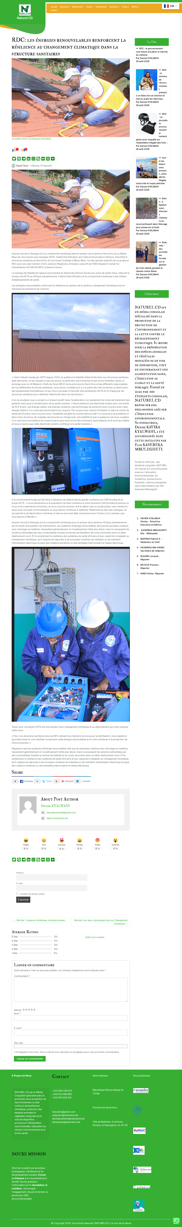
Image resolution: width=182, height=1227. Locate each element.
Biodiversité (77, 7)
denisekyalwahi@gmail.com (61, 812)
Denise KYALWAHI (41, 138)
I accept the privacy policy (32, 894)
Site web (18, 1042)
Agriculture (64, 7)
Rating (18, 1010)
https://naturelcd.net (57, 818)
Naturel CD (25, 18)
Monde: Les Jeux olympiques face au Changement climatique (101, 922)
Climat (88, 7)
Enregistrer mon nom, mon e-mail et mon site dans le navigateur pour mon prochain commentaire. (67, 1052)
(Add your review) (94, 937)
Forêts (124, 7)
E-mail (19, 883)
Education (114, 7)
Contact (54, 10)
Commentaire (22, 976)
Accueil (54, 7)
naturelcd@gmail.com (63, 1111)
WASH (134, 7)
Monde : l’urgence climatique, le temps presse (41, 920)
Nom (17, 1013)
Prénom (20, 873)
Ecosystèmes (101, 7)
